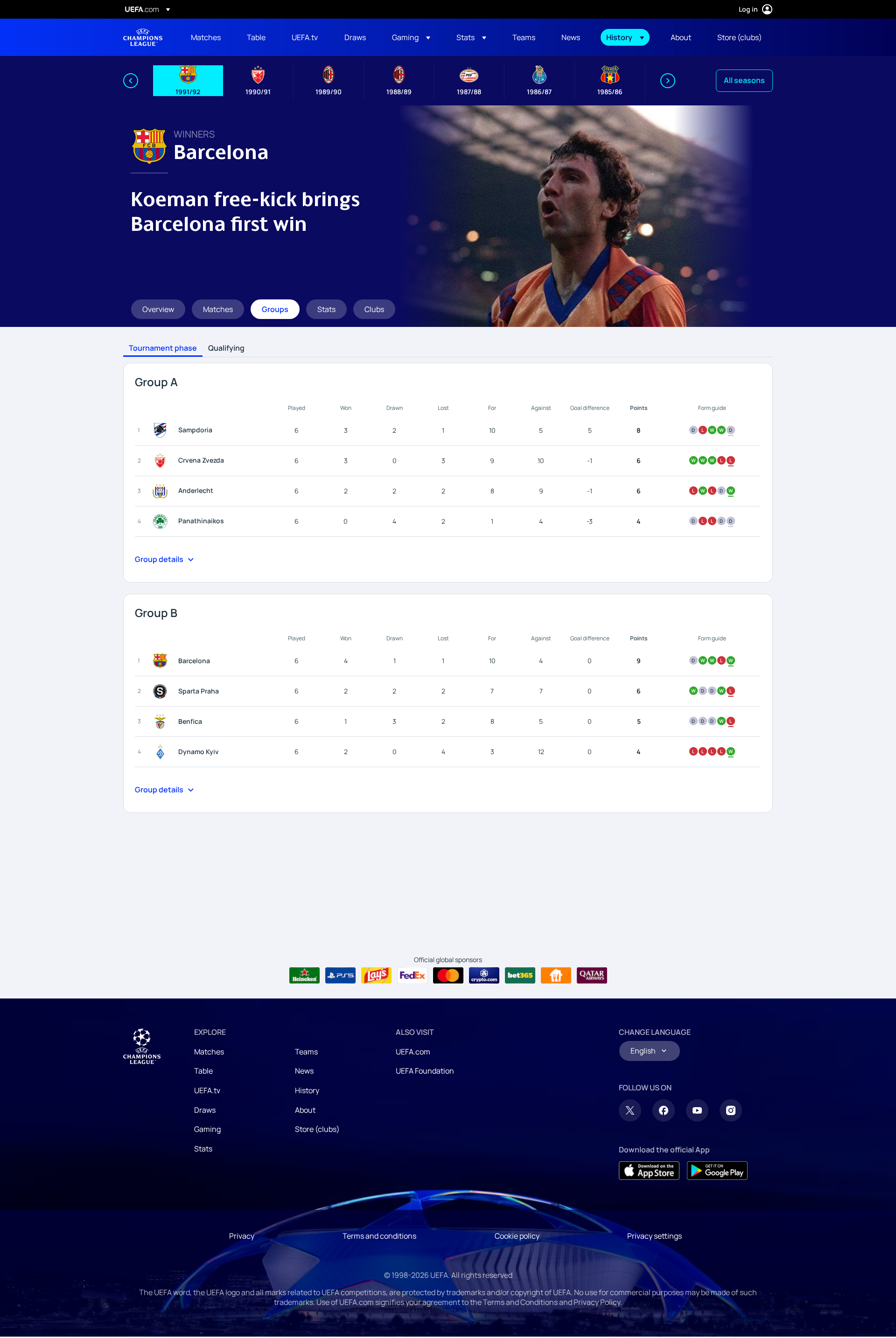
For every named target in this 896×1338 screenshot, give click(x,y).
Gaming (207, 1129)
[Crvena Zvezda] (162, 460)
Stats (203, 1149)
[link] (206, 37)
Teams (306, 1052)
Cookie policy (517, 1236)
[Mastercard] (448, 975)
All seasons (744, 80)
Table (203, 1071)
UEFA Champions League (142, 37)
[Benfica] (162, 721)
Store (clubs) (317, 1129)
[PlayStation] (340, 975)
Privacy (241, 1236)
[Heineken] (304, 975)
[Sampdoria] (162, 430)
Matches (209, 1052)
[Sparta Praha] (162, 691)
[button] (411, 37)
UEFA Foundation (425, 1071)
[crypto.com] (484, 975)
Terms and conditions (379, 1236)
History (307, 1090)
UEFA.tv (207, 1090)
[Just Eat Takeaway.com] (556, 975)
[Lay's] (376, 975)
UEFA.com (413, 1052)
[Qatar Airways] (592, 975)
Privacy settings (654, 1236)
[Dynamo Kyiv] (162, 751)
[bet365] (520, 975)
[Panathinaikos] (162, 521)
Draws (205, 1110)
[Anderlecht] (162, 491)
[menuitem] (207, 37)
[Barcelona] (162, 660)
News (304, 1071)
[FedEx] (412, 975)
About (305, 1110)
